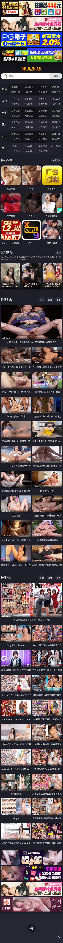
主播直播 (43, 103)
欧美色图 (43, 122)
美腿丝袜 (15, 127)
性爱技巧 (56, 139)
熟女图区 (43, 127)
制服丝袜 (15, 115)
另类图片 (56, 127)
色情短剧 (43, 150)
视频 (4, 101)
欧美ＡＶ (43, 98)
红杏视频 (15, 150)
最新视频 (7, 299)
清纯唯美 (29, 127)
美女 (42, 299)
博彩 (4, 89)
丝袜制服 (29, 103)
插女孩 (15, 145)
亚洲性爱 (15, 110)
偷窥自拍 (15, 122)
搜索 (56, 76)
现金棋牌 (43, 92)
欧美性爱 (56, 110)
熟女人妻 (15, 103)
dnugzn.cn (31, 69)
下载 (59, 252)
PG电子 (15, 87)
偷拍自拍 (29, 110)
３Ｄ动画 (56, 98)
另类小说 (29, 139)
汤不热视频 (56, 145)
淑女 (50, 577)
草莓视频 (43, 145)
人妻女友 (43, 134)
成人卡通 (43, 110)
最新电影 (7, 578)
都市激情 (15, 134)
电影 (4, 112)
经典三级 (29, 115)
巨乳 (50, 299)
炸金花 (29, 92)
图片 (4, 124)
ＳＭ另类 (56, 103)
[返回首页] (59, 937)
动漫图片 (56, 122)
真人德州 (29, 87)
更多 (59, 299)
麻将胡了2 (15, 92)
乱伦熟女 (43, 115)
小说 (4, 136)
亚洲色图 (29, 122)
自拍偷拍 (29, 98)
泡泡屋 (29, 150)
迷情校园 (15, 139)
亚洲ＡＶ (15, 98)
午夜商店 (29, 145)
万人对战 (43, 87)
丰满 (42, 577)
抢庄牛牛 (56, 92)
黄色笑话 (43, 139)
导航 (4, 148)
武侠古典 (56, 134)
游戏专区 (56, 87)
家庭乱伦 (29, 134)
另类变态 (56, 115)
